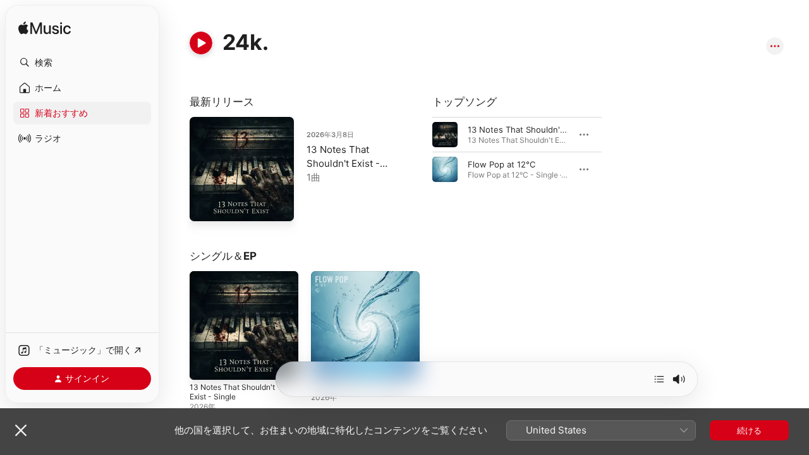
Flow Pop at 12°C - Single (361, 276)
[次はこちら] (659, 379)
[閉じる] (21, 430)
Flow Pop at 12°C (501, 164)
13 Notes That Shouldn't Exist (526, 129)
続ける (749, 430)
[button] (82, 62)
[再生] (201, 43)
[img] (44, 28)
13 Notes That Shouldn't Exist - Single (343, 163)
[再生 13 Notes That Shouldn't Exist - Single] (205, 205)
